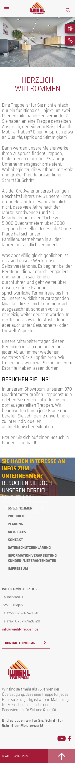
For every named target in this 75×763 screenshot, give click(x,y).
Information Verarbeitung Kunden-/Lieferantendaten (32, 558)
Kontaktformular (20, 643)
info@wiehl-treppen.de (20, 629)
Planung (15, 524)
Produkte (16, 516)
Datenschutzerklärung (29, 547)
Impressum (18, 568)
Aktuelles (15, 507)
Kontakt (15, 540)
